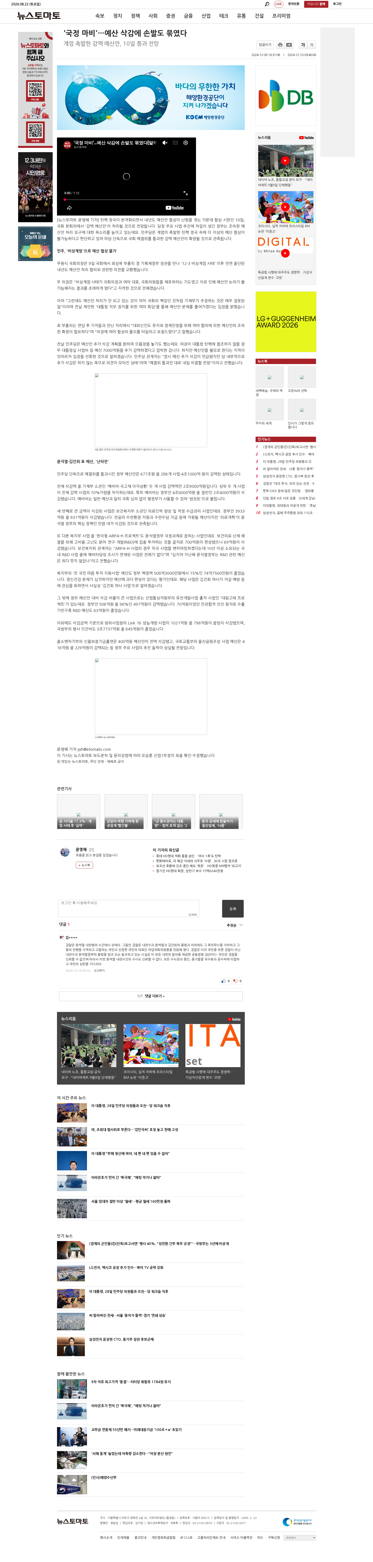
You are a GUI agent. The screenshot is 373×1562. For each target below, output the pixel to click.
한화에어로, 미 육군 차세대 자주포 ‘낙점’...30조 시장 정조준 (196, 861)
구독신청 (274, 1537)
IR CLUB (186, 1537)
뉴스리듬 (264, 137)
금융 (188, 16)
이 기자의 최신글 (166, 850)
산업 (206, 16)
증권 (170, 16)
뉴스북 (85, 865)
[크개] (303, 45)
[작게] (311, 45)
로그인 (337, 3)
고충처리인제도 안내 (211, 1537)
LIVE (278, 4)
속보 (99, 16)
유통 (241, 16)
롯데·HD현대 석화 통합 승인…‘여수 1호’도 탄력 (188, 856)
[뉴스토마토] (38, 16)
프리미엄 (281, 16)
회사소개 (106, 1537)
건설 (259, 16)
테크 (223, 16)
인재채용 (123, 1537)
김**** (71, 937)
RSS (260, 1537)
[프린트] (280, 45)
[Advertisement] (337, 92)
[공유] (289, 45)
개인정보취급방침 (163, 1537)
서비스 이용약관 (241, 1537)
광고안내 (140, 1537)
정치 (117, 16)
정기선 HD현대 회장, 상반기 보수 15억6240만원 (189, 870)
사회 (153, 16)
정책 (135, 16)
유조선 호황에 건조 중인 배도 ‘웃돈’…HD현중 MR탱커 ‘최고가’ (199, 866)
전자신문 (293, 3)
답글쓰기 (265, 44)
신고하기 (99, 970)
